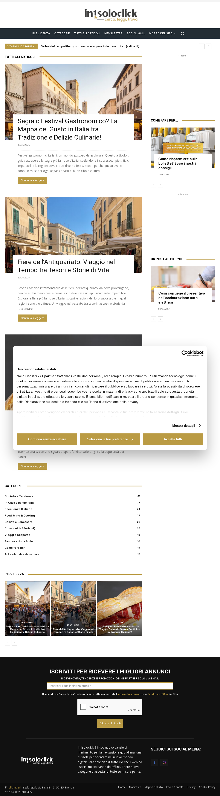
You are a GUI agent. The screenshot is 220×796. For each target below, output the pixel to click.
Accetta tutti (173, 439)
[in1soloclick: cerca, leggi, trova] (111, 15)
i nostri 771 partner (40, 376)
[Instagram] (164, 762)
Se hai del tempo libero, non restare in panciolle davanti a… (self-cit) (90, 46)
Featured (27, 622)
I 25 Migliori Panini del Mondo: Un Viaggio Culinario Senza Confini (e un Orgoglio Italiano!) (119, 629)
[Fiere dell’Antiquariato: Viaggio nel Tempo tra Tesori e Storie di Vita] (73, 235)
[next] (208, 46)
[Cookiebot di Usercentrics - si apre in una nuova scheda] (184, 353)
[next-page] (14, 643)
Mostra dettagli (183, 425)
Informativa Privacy (130, 694)
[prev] (202, 46)
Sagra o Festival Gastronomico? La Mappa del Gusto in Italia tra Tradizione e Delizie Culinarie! (68, 129)
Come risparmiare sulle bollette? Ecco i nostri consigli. (178, 163)
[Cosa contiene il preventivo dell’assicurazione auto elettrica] (183, 284)
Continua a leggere (32, 180)
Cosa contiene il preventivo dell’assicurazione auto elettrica (181, 297)
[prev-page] (7, 643)
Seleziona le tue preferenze (107, 439)
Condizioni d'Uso (157, 694)
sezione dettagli (166, 412)
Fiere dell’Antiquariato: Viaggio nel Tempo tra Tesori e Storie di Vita (73, 630)
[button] (182, 33)
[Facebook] (154, 762)
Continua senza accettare (47, 439)
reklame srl (14, 787)
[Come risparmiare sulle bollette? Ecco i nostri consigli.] (183, 148)
